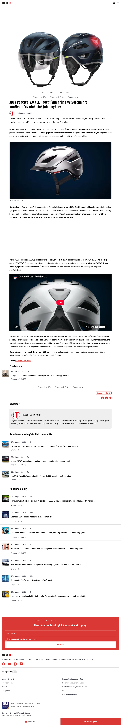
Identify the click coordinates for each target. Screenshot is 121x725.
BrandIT (5, 687)
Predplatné (6, 691)
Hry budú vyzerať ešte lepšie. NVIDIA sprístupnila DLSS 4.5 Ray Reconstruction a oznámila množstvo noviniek (52, 501)
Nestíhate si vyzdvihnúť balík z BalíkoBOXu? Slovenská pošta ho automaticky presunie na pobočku (48, 596)
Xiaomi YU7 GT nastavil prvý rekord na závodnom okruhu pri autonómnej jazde (41, 461)
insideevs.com (23, 360)
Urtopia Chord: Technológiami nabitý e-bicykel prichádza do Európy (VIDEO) (40, 375)
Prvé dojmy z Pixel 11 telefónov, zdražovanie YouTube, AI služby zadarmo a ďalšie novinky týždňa (48, 533)
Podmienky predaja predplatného (74, 687)
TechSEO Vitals (27, 715)
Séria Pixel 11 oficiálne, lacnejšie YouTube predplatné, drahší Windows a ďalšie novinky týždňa (47, 548)
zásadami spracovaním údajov (27, 639)
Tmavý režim (7, 672)
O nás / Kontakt (8, 679)
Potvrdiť (60, 644)
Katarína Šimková (18, 465)
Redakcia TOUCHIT (24, 113)
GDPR (64, 690)
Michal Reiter (17, 585)
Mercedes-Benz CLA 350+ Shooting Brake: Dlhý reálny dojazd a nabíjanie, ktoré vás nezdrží (46, 564)
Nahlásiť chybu (102, 393)
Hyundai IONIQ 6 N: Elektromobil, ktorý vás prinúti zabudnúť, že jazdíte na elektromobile (44, 446)
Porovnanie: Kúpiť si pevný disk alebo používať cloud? (31, 580)
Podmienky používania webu (73, 683)
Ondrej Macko (16, 450)
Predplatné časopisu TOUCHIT (74, 679)
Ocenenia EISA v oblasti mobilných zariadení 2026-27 (31, 517)
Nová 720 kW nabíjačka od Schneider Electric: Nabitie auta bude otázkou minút (41, 476)
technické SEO (7, 715)
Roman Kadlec (16, 480)
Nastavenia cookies (69, 694)
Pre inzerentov (7, 683)
